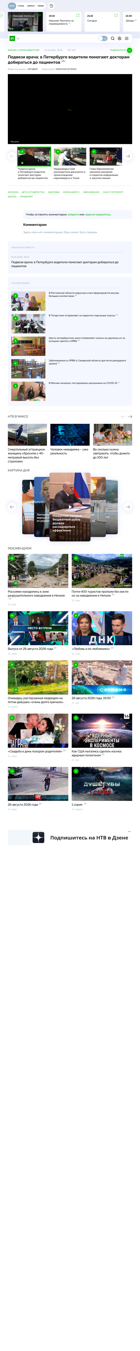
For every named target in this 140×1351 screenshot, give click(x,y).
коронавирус (71, 192)
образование (91, 192)
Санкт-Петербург (113, 192)
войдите (73, 214)
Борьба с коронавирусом (23, 50)
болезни (13, 192)
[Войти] (119, 38)
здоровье (54, 192)
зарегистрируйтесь (98, 214)
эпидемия (26, 196)
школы (12, 196)
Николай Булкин (66, 69)
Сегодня (32, 69)
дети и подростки (33, 192)
